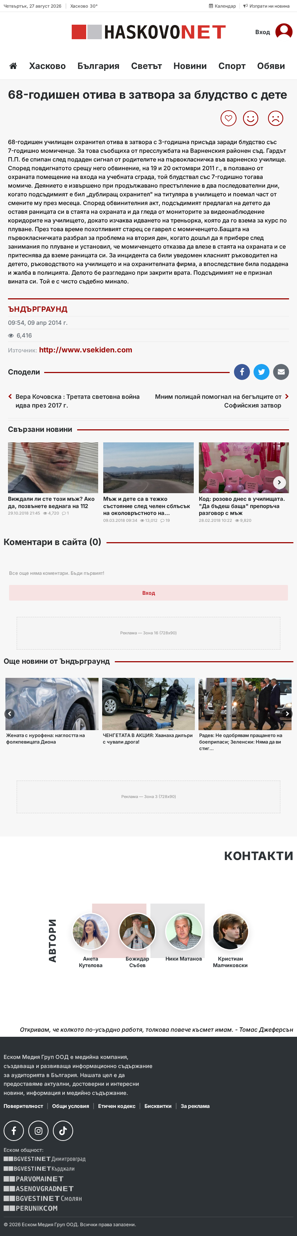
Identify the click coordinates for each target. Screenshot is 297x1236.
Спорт (232, 66)
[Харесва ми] (253, 118)
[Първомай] (33, 1179)
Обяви (271, 66)
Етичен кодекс (116, 1106)
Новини (190, 66)
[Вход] (284, 31)
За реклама (195, 1106)
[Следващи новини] (279, 482)
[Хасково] (149, 32)
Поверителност (23, 1106)
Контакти (258, 856)
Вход (262, 32)
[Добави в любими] (229, 118)
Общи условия (70, 1106)
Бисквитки (158, 1106)
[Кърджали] (39, 1169)
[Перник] (30, 1208)
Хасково (47, 66)
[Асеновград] (39, 1188)
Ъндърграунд (37, 309)
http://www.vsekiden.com (85, 349)
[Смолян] (42, 1198)
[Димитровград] (44, 1159)
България (99, 66)
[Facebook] (14, 1131)
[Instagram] (38, 1131)
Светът (146, 66)
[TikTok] (63, 1131)
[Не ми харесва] (278, 118)
